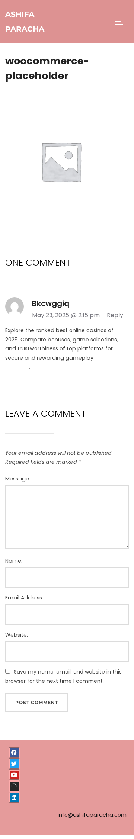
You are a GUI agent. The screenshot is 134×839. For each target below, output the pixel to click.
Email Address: (24, 597)
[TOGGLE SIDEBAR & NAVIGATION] (121, 21)
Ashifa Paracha (24, 21)
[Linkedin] (14, 797)
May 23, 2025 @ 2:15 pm (66, 315)
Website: (16, 635)
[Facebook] (14, 752)
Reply (115, 315)
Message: (17, 478)
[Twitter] (14, 763)
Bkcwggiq (50, 303)
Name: (13, 561)
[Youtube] (14, 775)
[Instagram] (14, 786)
